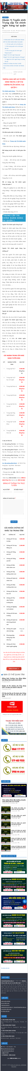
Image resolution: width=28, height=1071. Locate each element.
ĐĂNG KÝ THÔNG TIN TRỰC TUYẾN (12, 63)
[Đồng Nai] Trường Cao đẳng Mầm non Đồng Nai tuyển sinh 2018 (14, 679)
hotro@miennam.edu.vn (8, 1048)
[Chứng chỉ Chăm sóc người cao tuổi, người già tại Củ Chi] (6, 845)
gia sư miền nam (5, 1003)
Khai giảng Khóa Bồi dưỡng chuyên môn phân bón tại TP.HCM (14, 800)
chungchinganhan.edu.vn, (20, 1007)
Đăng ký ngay (13, 668)
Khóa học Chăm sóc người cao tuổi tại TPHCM (18, 823)
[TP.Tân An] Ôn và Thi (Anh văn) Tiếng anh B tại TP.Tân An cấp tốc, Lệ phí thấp (14, 694)
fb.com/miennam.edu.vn (8, 1051)
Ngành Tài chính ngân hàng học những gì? (14, 57)
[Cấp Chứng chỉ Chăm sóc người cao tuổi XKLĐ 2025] (6, 807)
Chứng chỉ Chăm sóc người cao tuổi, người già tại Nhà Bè (18, 832)
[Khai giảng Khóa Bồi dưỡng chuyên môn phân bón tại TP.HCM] (14, 784)
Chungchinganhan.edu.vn (7, 981)
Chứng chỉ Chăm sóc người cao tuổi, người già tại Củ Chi (18, 847)
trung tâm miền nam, (6, 1009)
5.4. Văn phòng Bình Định (9, 463)
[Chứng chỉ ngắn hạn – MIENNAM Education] (14, 3)
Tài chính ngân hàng (8, 91)
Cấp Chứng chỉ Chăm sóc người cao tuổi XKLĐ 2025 (18, 808)
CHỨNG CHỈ (5, 17)
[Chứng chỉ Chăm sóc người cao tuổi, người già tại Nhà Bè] (6, 829)
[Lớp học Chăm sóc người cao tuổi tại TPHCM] (6, 814)
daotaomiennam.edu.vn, (7, 1007)
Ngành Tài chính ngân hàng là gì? (11, 55)
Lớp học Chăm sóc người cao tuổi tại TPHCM (18, 816)
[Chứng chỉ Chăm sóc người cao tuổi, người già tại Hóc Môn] (6, 837)
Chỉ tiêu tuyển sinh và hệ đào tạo (14, 44)
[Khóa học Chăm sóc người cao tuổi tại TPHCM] (6, 822)
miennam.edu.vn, (5, 1005)
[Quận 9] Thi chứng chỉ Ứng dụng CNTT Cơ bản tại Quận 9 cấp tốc (14, 686)
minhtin (14, 30)
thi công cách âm (5, 968)
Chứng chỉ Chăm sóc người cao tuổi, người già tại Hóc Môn (18, 840)
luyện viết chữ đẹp (5, 1001)
